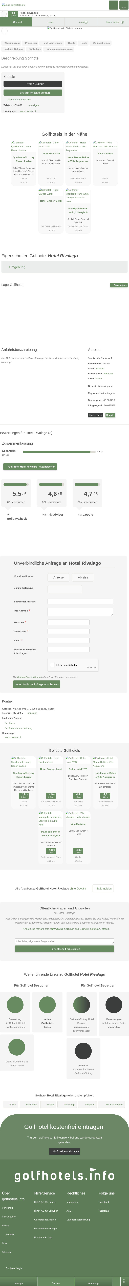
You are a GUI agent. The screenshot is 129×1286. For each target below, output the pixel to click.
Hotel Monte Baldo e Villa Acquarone (78, 159)
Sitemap (6, 1252)
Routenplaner (120, 285)
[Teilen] (116, 1281)
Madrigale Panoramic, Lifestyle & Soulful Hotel (78, 211)
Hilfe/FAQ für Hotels (44, 1202)
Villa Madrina (105, 153)
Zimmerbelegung (23, 588)
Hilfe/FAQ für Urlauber (46, 1210)
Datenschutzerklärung (29, 677)
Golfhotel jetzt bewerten (31, 466)
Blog (4, 1243)
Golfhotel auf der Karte (18, 99)
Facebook (31, 1104)
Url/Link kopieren (114, 1104)
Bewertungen (114, 22)
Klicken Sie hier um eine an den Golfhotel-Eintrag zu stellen (66, 928)
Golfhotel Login (13, 1268)
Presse (5, 1225)
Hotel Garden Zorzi (51, 200)
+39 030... (19, 105)
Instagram (104, 1210)
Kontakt (110, 415)
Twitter (50, 1104)
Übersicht (17, 22)
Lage (50, 22)
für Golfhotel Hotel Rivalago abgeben (15, 1023)
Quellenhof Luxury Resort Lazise (23, 159)
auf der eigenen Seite (113, 1023)
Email (17, 640)
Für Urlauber (9, 1216)
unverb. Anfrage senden (34, 92)
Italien (98, 378)
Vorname (19, 622)
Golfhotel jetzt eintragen (66, 1151)
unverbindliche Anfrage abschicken (36, 684)
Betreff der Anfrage (25, 601)
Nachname (20, 631)
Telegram (90, 1104)
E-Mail (12, 1104)
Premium (122, 137)
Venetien (108, 373)
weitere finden (47, 1023)
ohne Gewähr (78, 888)
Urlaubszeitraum (23, 576)
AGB (69, 1210)
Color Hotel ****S (51, 153)
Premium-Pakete (43, 1237)
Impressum (72, 1202)
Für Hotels (7, 1207)
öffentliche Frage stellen (65, 948)
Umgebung (16, 267)
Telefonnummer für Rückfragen (25, 651)
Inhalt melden (103, 888)
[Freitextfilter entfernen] (113, 4)
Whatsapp (69, 1104)
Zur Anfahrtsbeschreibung (18, 728)
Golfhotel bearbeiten (45, 1219)
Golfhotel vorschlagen (45, 1228)
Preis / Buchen (34, 83)
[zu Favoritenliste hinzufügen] (4, 31)
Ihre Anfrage (21, 610)
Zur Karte (10, 723)
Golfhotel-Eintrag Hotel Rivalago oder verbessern (82, 1025)
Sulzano (100, 368)
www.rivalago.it (28, 111)
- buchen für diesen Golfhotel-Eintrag (83, 1069)
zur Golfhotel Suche (4, 14)
